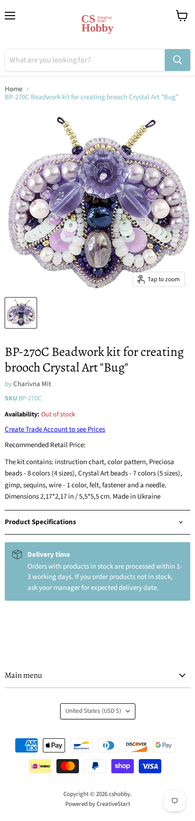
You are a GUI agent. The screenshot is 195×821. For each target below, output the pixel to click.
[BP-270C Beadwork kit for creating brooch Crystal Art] (20, 313)
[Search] (177, 60)
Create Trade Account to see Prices (55, 429)
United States (93, 711)
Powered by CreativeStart (97, 804)
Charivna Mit (32, 384)
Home (13, 89)
